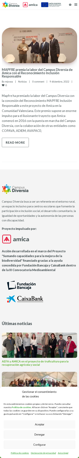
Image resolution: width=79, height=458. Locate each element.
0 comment (38, 81)
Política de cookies (20, 453)
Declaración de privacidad (43, 453)
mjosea (9, 81)
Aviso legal (63, 453)
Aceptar (39, 424)
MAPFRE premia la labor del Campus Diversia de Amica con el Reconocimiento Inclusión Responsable (37, 73)
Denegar (39, 434)
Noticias (22, 81)
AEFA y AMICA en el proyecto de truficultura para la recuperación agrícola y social (35, 363)
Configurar (39, 444)
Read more (15, 142)
